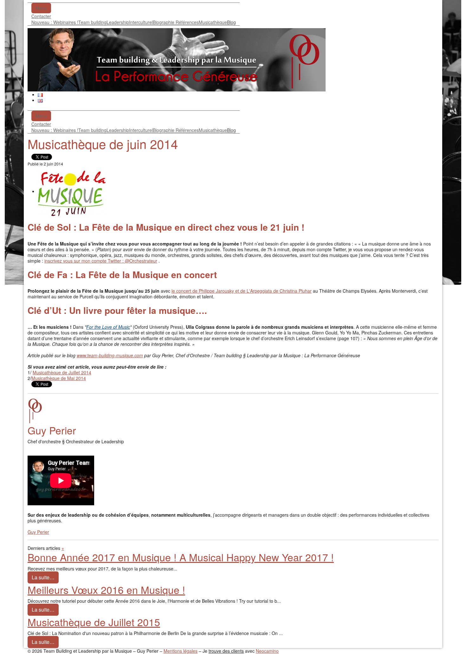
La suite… (43, 577)
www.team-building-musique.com (110, 355)
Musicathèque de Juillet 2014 (62, 372)
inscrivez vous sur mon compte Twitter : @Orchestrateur (100, 261)
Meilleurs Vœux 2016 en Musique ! (106, 589)
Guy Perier (38, 532)
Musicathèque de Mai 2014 (58, 378)
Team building (92, 22)
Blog (231, 22)
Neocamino (267, 651)
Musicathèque (213, 22)
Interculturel (141, 22)
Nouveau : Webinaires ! (54, 22)
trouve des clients (226, 651)
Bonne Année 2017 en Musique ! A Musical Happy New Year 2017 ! (181, 557)
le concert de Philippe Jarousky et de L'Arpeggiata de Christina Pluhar (242, 291)
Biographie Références (176, 22)
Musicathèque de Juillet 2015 (94, 621)
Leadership (118, 22)
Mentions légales (180, 651)
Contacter (41, 16)
